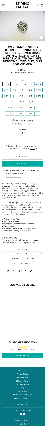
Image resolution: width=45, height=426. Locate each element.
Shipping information (22, 258)
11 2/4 (19, 113)
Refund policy (22, 377)
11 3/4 (29, 113)
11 (37, 108)
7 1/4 (29, 90)
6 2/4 (6, 90)
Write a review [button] (22, 355)
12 (37, 113)
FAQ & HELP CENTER (22, 398)
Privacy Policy (22, 374)
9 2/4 (22, 102)
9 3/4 (31, 102)
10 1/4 (9, 108)
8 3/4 (38, 96)
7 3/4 (6, 96)
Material (22, 249)
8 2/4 (29, 96)
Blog (22, 388)
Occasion (22, 254)
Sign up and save (22, 410)
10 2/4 (19, 108)
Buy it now (22, 163)
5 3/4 (24, 84)
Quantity (22, 129)
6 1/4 (38, 84)
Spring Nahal (22, 5)
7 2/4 (38, 90)
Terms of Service (22, 384)
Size (22, 80)
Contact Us (22, 405)
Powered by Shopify (22, 424)
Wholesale (22, 391)
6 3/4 (15, 90)
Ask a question (22, 263)
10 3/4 (29, 108)
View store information (13, 177)
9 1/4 (13, 102)
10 (39, 102)
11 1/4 (9, 113)
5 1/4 (6, 84)
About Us (22, 370)
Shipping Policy (22, 381)
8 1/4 (21, 96)
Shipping (14, 72)
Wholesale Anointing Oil (22, 395)
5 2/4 (15, 84)
